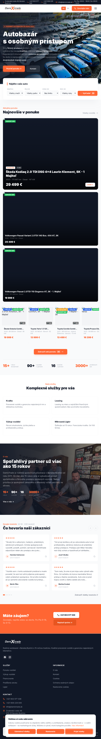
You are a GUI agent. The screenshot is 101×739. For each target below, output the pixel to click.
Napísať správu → (64, 622)
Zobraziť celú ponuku (49, 352)
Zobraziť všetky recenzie (85, 595)
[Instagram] (10, 657)
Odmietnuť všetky (22, 731)
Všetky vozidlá (89, 113)
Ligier (5, 687)
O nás (55, 670)
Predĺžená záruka (10, 683)
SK (64, 8)
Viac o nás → (8, 502)
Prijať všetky (79, 731)
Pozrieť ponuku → (13, 68)
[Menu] (95, 8)
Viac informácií (78, 725)
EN (68, 8)
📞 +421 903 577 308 (66, 615)
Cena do (45, 89)
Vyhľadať (88, 93)
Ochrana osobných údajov (63, 683)
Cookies (56, 678)
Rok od (63, 89)
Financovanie (8, 678)
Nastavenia (50, 731)
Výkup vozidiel (9, 674)
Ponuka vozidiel (9, 670)
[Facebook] (5, 657)
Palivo (27, 89)
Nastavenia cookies (61, 687)
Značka (10, 89)
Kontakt (33, 69)
